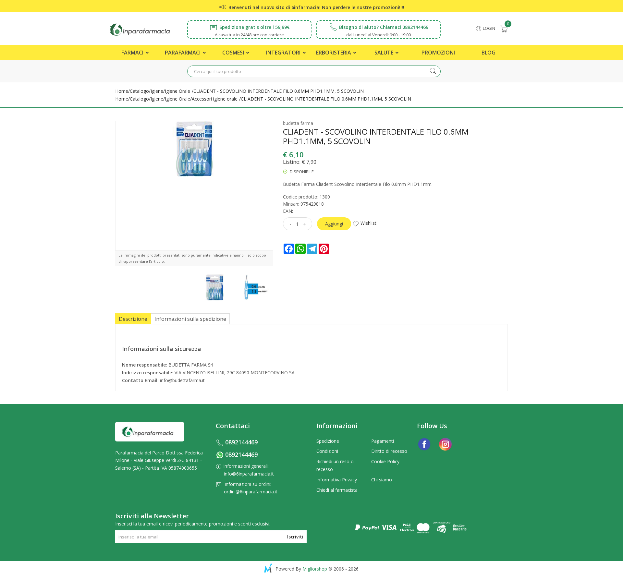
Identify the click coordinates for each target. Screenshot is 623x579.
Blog (488, 52)
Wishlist (368, 223)
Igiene (157, 91)
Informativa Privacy (336, 479)
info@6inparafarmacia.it (249, 474)
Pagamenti (382, 441)
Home (121, 91)
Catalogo (139, 91)
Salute (384, 52)
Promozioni (438, 52)
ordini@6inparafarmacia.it (250, 492)
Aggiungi (334, 224)
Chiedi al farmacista (337, 490)
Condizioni (327, 451)
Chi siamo (381, 479)
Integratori (284, 52)
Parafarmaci (183, 52)
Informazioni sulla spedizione (190, 318)
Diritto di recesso (389, 451)
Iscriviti (295, 537)
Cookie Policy (385, 461)
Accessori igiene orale (215, 99)
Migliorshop (314, 569)
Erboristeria (334, 52)
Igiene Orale (177, 91)
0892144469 (241, 442)
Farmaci (133, 52)
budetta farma (298, 123)
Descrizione (133, 318)
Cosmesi (233, 52)
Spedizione (327, 441)
